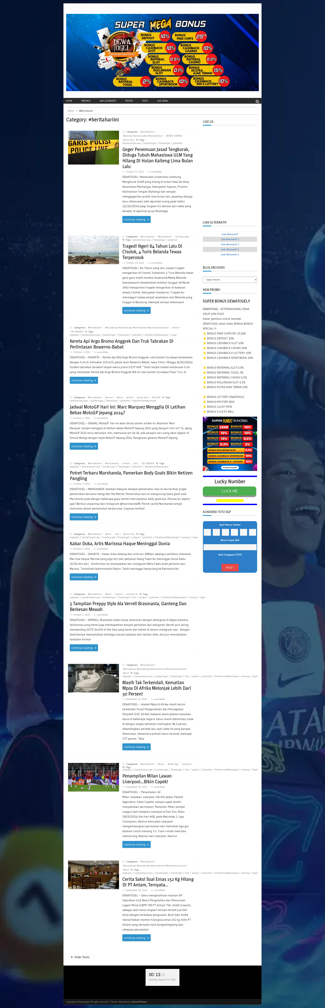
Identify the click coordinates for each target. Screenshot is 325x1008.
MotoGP (156, 397)
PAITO (145, 100)
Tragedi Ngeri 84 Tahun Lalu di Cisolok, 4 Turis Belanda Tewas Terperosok (152, 251)
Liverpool (186, 764)
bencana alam (182, 236)
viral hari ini (132, 594)
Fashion (119, 594)
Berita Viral (128, 139)
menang (185, 537)
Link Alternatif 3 (230, 249)
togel (174, 334)
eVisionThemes (139, 1001)
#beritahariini (147, 131)
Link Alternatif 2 (230, 244)
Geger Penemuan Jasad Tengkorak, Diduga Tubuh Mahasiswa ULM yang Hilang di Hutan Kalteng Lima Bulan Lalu (157, 157)
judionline (177, 143)
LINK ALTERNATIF (108, 100)
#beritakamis (164, 236)
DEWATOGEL (210, 309)
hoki (134, 597)
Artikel (175, 327)
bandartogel (149, 143)
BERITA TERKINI (173, 135)
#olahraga (173, 764)
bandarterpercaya (131, 143)
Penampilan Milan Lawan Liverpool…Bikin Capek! (147, 778)
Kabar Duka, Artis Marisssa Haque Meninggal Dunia (120, 543)
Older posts (82, 957)
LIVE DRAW (162, 100)
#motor (109, 397)
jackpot (136, 537)
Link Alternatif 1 (230, 239)
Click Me (229, 491)
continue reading (135, 219)
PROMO (129, 100)
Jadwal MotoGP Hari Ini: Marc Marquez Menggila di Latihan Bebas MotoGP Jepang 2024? (127, 409)
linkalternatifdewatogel (156, 334)
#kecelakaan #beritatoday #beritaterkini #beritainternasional (136, 327)
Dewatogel (164, 143)
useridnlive (156, 171)
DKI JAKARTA (77, 331)
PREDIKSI (85, 100)
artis (135, 463)
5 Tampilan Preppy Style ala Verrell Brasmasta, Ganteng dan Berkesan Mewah (128, 606)
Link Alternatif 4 (230, 254)
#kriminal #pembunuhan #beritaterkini (142, 135)
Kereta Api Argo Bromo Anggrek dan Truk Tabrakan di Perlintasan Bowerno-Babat (122, 344)
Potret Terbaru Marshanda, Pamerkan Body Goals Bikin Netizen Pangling (131, 475)
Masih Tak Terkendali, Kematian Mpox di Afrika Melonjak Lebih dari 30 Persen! (156, 688)
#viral (120, 397)
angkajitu (74, 334)
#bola (161, 764)
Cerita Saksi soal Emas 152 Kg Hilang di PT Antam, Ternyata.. (158, 882)
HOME (69, 100)
